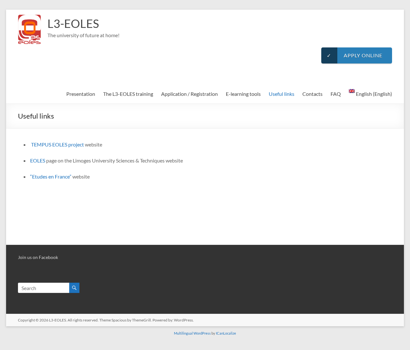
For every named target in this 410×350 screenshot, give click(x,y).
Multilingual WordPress (192, 333)
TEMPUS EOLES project (57, 144)
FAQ (336, 94)
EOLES (37, 160)
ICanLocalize (226, 333)
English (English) (374, 94)
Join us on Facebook (38, 257)
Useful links (281, 94)
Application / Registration (189, 94)
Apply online (354, 55)
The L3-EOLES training (128, 94)
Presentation (80, 94)
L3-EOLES (73, 23)
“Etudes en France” (50, 176)
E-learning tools (243, 94)
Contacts (312, 94)
